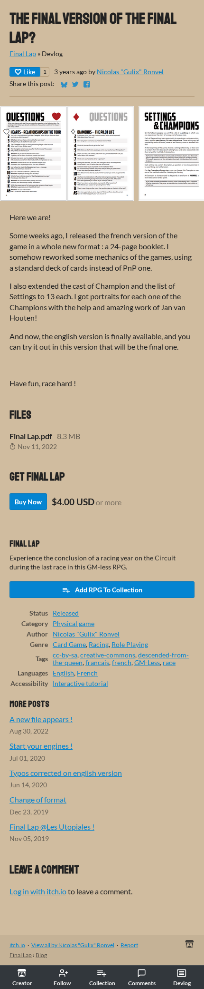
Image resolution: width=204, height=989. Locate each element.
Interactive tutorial (80, 683)
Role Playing (129, 644)
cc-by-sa (65, 655)
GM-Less (147, 662)
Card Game (69, 644)
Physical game (73, 623)
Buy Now (28, 502)
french (121, 662)
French (87, 673)
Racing (99, 644)
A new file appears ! (41, 719)
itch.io (17, 945)
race (169, 662)
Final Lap (22, 54)
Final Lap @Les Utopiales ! (51, 826)
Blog (41, 955)
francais (97, 662)
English (63, 673)
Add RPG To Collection (108, 590)
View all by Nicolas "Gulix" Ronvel (72, 945)
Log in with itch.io (37, 891)
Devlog (182, 983)
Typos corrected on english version (65, 772)
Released (66, 613)
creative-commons (107, 655)
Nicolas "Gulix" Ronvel (130, 72)
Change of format (37, 799)
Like (29, 72)
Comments (142, 983)
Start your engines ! (41, 745)
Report (129, 945)
